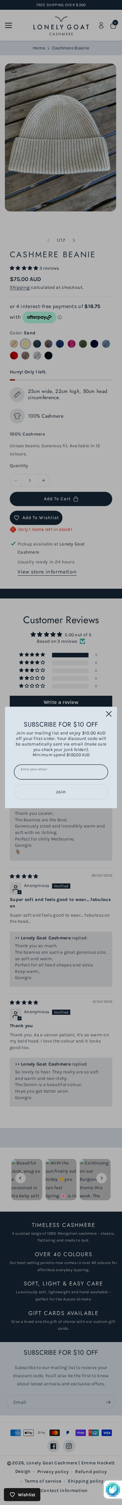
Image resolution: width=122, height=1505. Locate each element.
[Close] (109, 713)
